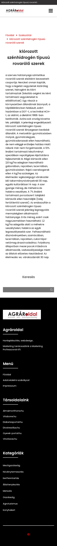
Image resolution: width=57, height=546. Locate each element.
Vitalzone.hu (9, 416)
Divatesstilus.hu (11, 427)
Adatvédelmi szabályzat (16, 380)
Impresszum (9, 385)
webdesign (27, 340)
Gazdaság (9, 497)
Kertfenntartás (11, 478)
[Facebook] (28, 534)
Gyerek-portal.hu (12, 433)
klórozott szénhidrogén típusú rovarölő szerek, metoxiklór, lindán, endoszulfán (20, 2)
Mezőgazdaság (11, 465)
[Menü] (50, 10)
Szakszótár (25, 35)
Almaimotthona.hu (13, 410)
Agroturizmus (10, 503)
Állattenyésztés (11, 484)
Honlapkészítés (11, 340)
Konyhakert (9, 510)
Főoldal (9, 35)
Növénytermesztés (13, 471)
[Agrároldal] (14, 11)
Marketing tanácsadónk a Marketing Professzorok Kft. (23, 348)
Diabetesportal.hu (13, 422)
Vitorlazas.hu (10, 438)
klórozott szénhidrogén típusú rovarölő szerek (25, 40)
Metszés (7, 490)
